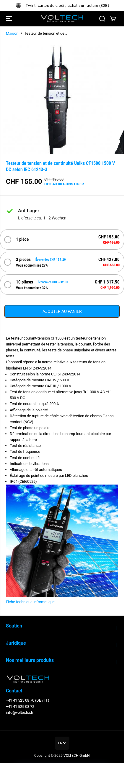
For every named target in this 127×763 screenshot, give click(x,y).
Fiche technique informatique (30, 602)
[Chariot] (113, 18)
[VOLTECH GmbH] (62, 18)
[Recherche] (102, 18)
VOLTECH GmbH (77, 756)
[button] (9, 18)
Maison (12, 33)
